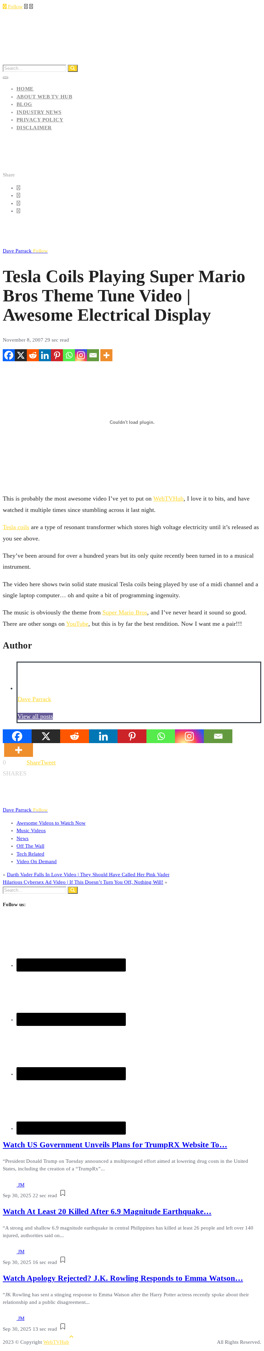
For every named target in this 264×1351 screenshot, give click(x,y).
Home (25, 89)
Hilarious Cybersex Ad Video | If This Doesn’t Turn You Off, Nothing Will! (83, 882)
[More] (106, 355)
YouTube (77, 623)
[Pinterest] (57, 355)
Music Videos (31, 830)
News (22, 838)
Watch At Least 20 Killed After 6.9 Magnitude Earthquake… (107, 1211)
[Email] (93, 355)
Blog (24, 104)
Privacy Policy (39, 119)
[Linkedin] (45, 355)
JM (21, 1185)
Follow (15, 6)
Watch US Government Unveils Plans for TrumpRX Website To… (115, 1144)
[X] (21, 355)
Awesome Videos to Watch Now (51, 823)
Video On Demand (36, 861)
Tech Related (30, 854)
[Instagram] (81, 355)
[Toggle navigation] (5, 78)
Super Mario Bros (124, 612)
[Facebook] (9, 355)
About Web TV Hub (44, 96)
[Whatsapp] (69, 355)
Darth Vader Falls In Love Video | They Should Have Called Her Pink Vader (88, 874)
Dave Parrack (25, 251)
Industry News (39, 112)
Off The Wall (30, 846)
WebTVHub (168, 498)
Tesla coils (16, 527)
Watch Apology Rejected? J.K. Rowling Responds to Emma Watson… (123, 1278)
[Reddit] (33, 355)
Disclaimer (34, 127)
